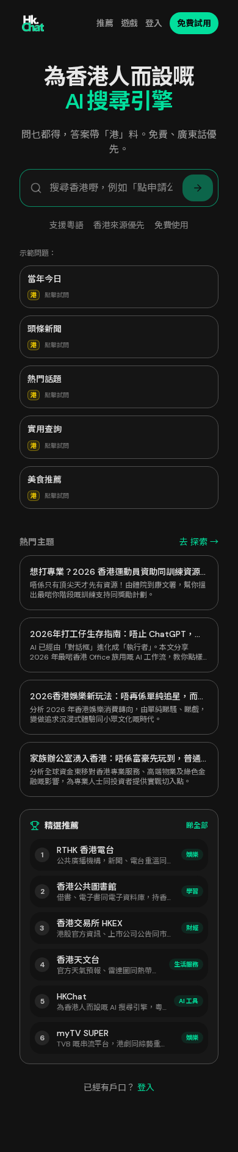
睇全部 (197, 825)
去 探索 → (198, 541)
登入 (153, 23)
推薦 (105, 23)
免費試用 (194, 23)
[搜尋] (197, 188)
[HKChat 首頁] (33, 23)
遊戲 (129, 23)
